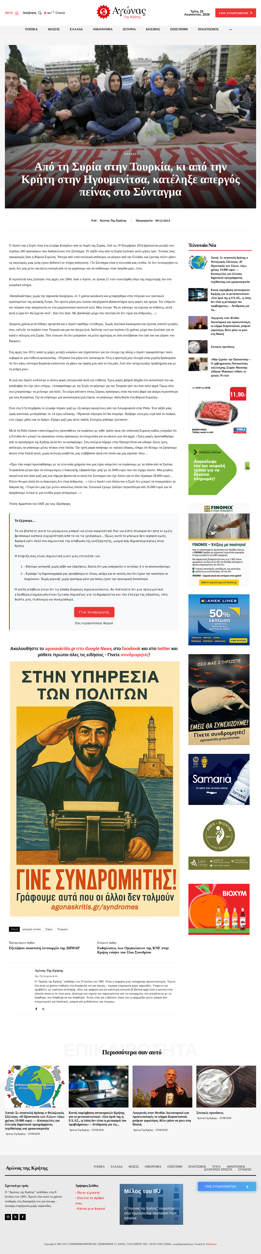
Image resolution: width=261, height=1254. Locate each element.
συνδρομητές (135, 654)
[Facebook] (36, 1008)
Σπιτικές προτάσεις (222, 346)
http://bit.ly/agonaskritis (46, 976)
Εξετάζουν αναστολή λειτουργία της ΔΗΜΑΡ (44, 948)
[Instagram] (8, 1217)
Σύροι (49, 929)
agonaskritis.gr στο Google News (78, 648)
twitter (163, 648)
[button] (33, 13)
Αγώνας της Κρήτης (113, 220)
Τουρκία (62, 929)
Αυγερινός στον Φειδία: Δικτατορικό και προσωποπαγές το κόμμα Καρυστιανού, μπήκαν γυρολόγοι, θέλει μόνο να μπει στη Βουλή (230, 325)
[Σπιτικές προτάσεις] (197, 346)
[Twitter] (43, 1008)
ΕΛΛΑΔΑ (130, 154)
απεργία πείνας (31, 929)
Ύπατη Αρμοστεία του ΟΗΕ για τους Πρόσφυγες (40, 503)
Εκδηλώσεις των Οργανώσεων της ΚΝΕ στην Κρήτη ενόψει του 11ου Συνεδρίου (133, 950)
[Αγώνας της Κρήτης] (19, 989)
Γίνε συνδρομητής (94, 612)
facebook (132, 648)
